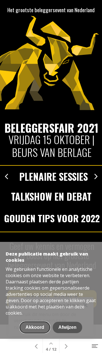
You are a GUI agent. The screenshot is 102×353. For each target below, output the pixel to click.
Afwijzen (67, 327)
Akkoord (35, 327)
